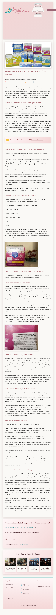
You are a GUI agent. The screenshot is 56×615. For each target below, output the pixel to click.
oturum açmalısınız (22, 544)
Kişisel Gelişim (38, 13)
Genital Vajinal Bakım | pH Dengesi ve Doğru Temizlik (19, 527)
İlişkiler (34, 11)
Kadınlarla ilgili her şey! (42, 583)
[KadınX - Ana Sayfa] (17, 10)
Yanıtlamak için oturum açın (12, 535)
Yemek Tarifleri (9, 598)
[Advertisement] (28, 27)
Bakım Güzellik (38, 4)
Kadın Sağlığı (40, 11)
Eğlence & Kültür (9, 587)
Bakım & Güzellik (9, 584)
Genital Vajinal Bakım (37, 139)
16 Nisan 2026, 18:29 (9, 529)
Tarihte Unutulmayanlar (10, 590)
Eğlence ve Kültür (38, 6)
